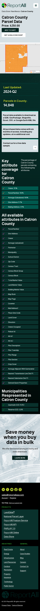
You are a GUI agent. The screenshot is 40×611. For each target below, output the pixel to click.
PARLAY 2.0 (9, 528)
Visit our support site (15, 503)
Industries (7, 544)
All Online (11, 532)
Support (23, 571)
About (22, 549)
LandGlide (9, 512)
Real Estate (8, 549)
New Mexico (15, 11)
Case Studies (25, 554)
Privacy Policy (6, 605)
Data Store (6, 11)
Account (5, 498)
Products (6, 507)
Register (13, 498)
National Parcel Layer (14, 516)
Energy (6, 554)
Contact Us (24, 566)
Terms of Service (17, 605)
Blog (21, 558)
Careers (23, 562)
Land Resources (10, 562)
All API (10, 524)
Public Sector (9, 586)
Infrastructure (9, 558)
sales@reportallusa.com (13, 495)
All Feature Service (16, 520)
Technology (8, 582)
